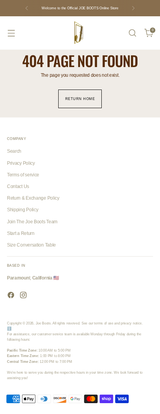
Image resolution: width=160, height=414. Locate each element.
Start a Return (21, 233)
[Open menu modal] (11, 33)
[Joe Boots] (80, 33)
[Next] (133, 8)
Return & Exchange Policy (33, 198)
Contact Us (18, 186)
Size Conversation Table (31, 245)
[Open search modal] (132, 33)
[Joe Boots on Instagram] (24, 296)
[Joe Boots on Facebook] (11, 296)
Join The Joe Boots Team (32, 221)
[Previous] (26, 8)
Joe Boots (43, 323)
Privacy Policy (21, 163)
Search (14, 151)
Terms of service (23, 175)
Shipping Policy (22, 209)
